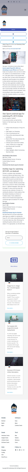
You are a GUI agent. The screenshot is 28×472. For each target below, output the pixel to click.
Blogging (3, 450)
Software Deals (5, 442)
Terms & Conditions (14, 466)
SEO (2, 455)
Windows (17, 440)
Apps (2, 425)
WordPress (4, 457)
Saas (16, 421)
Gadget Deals (4, 438)
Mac (16, 435)
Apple (2, 423)
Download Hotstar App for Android (12, 212)
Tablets (17, 438)
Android (13, 29)
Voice (16, 442)
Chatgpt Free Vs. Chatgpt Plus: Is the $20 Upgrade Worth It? (13, 288)
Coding (3, 452)
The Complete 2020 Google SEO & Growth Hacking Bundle (12, 328)
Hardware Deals (5, 435)
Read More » (10, 308)
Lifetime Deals (18, 425)
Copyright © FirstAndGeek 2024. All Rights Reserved (14, 468)
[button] (25, 9)
